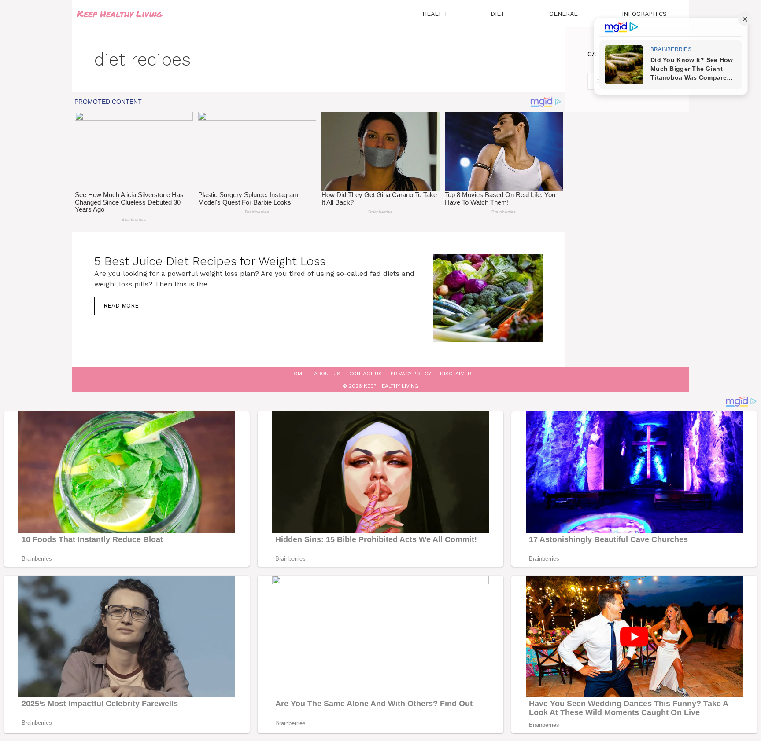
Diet (498, 13)
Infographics (644, 13)
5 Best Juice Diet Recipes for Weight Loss (209, 261)
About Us (327, 373)
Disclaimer (455, 373)
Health (434, 13)
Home (297, 373)
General (563, 13)
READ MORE (121, 305)
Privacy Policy (411, 373)
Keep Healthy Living (119, 13)
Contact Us (365, 373)
